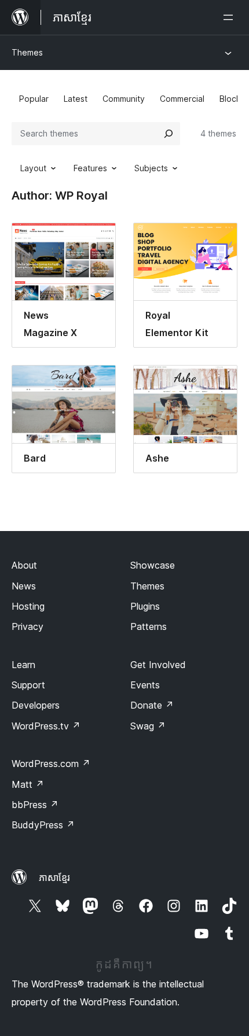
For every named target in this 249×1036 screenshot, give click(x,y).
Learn (23, 664)
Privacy (27, 626)
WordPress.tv (46, 726)
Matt (28, 784)
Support (28, 685)
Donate (152, 705)
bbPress (35, 804)
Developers (36, 705)
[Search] (168, 133)
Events (145, 685)
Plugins (145, 606)
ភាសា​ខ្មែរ (54, 877)
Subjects (151, 168)
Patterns (148, 626)
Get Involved (158, 664)
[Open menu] (230, 17)
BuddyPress (43, 825)
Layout (33, 168)
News (24, 586)
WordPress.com (51, 763)
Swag (148, 726)
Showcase (152, 565)
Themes (27, 52)
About (24, 565)
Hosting (28, 606)
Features (90, 168)
